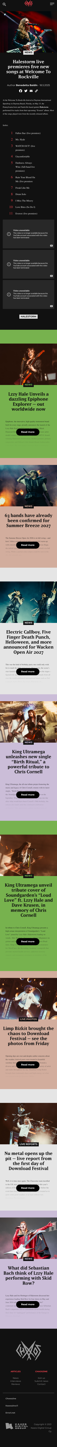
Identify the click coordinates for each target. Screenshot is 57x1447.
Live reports (28, 1144)
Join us (41, 1378)
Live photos (28, 1019)
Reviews (15, 1384)
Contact (41, 1384)
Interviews (15, 1381)
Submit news (41, 1381)
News (28, 52)
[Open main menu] (52, 4)
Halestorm (28, 316)
